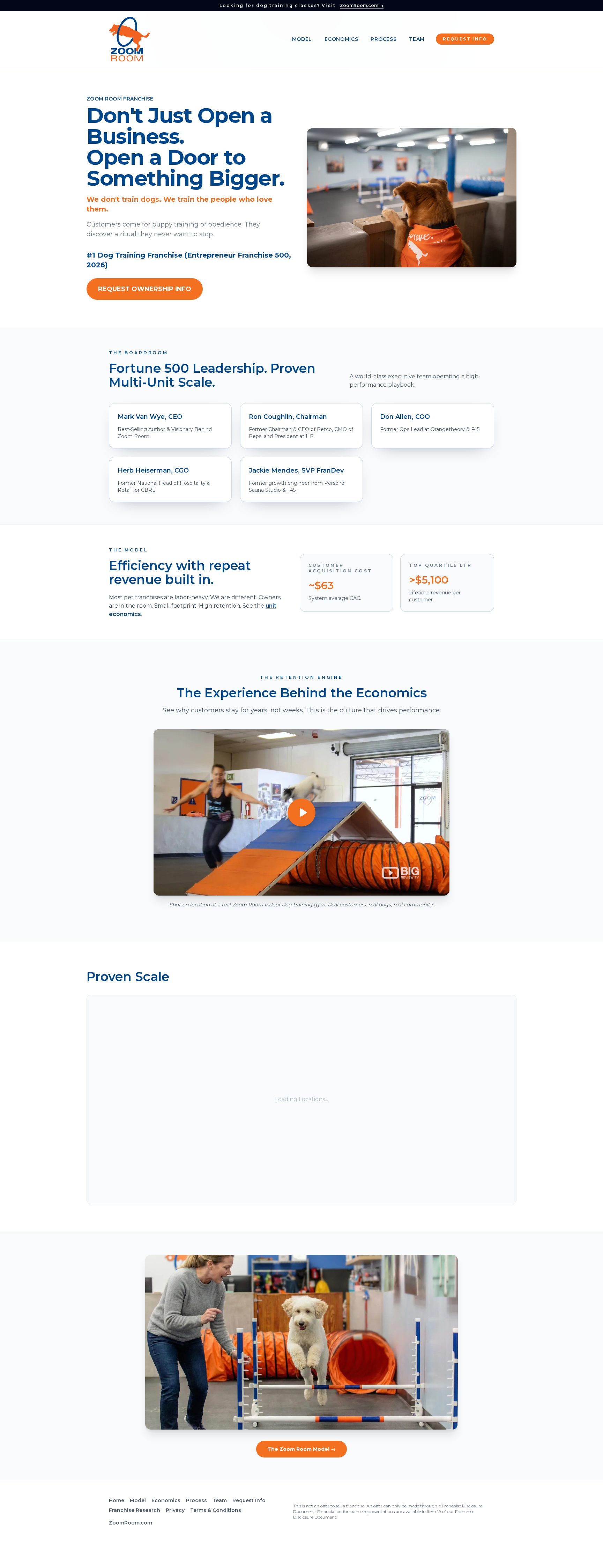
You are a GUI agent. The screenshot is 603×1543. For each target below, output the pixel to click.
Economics (341, 39)
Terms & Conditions (215, 1510)
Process (383, 39)
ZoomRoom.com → (362, 5)
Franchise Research (134, 1510)
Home (116, 1500)
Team (417, 39)
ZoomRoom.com (130, 1523)
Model (302, 39)
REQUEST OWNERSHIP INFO (144, 289)
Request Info (465, 39)
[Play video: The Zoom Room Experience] (301, 812)
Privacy (175, 1510)
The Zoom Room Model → (301, 1449)
